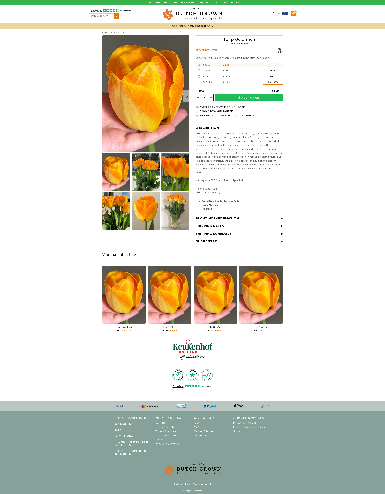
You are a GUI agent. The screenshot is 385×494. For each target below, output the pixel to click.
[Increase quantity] (211, 97)
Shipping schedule (213, 234)
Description (207, 128)
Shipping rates (210, 226)
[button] (186, 96)
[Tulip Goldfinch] (124, 295)
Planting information (217, 218)
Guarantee (206, 241)
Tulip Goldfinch (124, 327)
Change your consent (192, 490)
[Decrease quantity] (198, 97)
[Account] (273, 13)
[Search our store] (116, 16)
